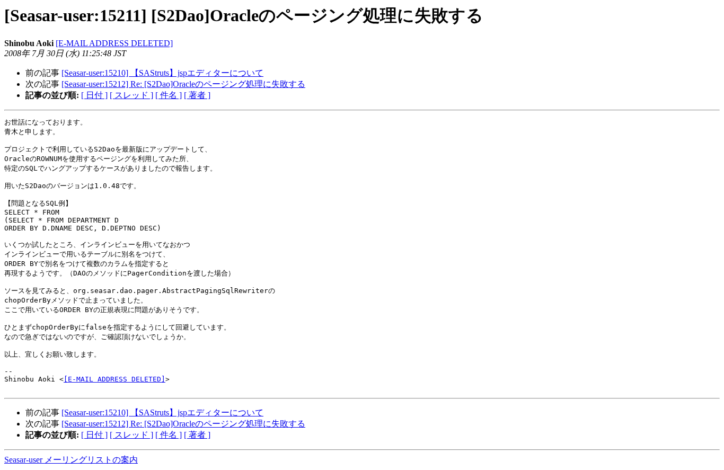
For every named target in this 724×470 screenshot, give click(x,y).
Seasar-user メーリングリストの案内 (71, 459)
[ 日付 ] (94, 95)
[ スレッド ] (131, 95)
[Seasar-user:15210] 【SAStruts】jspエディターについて (162, 72)
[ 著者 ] (197, 95)
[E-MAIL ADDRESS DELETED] (114, 43)
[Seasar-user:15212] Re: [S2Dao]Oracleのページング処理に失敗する (183, 83)
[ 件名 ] (168, 95)
